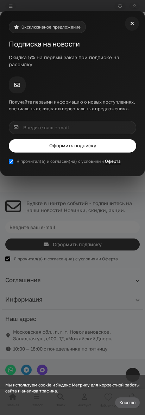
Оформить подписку (72, 145)
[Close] (132, 24)
